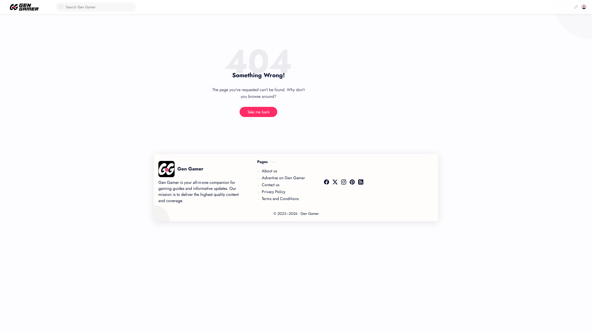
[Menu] (576, 6)
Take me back (258, 112)
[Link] (26, 7)
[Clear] (131, 7)
